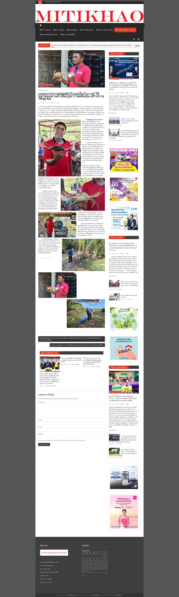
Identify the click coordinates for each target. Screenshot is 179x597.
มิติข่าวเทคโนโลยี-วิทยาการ (49, 34)
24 (87, 567)
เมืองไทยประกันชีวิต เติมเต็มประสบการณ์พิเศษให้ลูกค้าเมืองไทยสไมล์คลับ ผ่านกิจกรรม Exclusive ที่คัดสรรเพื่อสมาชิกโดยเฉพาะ (87, 45)
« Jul (83, 574)
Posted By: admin (44, 101)
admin (51, 385)
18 (91, 564)
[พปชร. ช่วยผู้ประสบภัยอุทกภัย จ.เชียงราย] (114, 295)
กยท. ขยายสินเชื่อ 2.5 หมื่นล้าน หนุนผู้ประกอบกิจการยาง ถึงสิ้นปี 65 (71, 359)
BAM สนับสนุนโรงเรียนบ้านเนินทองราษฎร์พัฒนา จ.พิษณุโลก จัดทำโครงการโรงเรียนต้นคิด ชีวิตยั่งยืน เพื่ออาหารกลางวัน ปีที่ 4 (70, 338)
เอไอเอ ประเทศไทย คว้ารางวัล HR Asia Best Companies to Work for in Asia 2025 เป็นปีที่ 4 (77, 344)
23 (83, 567)
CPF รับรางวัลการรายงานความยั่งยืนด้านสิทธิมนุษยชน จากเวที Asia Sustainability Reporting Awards (92, 360)
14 (102, 561)
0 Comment (56, 101)
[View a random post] (138, 39)
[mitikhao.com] (89, 16)
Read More (112, 112)
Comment (41, 401)
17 (87, 564)
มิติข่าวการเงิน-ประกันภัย (104, 30)
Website (40, 433)
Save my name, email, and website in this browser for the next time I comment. (62, 439)
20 (98, 564)
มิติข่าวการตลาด (45, 30)
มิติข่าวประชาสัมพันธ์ (68, 34)
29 (105, 567)
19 (94, 564)
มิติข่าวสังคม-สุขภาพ (87, 30)
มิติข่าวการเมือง (58, 30)
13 (98, 561)
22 (105, 564)
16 (83, 564)
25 (91, 567)
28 (102, 567)
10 (87, 561)
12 (94, 561)
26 (94, 567)
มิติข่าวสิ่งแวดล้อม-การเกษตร (125, 30)
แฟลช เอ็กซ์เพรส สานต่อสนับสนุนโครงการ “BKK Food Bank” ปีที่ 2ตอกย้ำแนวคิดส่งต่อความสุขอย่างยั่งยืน (123, 397)
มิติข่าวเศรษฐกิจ (72, 30)
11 (91, 561)
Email (40, 426)
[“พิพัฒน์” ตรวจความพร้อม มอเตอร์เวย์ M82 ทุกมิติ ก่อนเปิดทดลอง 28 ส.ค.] (114, 119)
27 (98, 567)
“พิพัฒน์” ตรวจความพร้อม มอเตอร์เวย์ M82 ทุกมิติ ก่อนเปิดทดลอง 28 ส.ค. (129, 120)
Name (40, 419)
